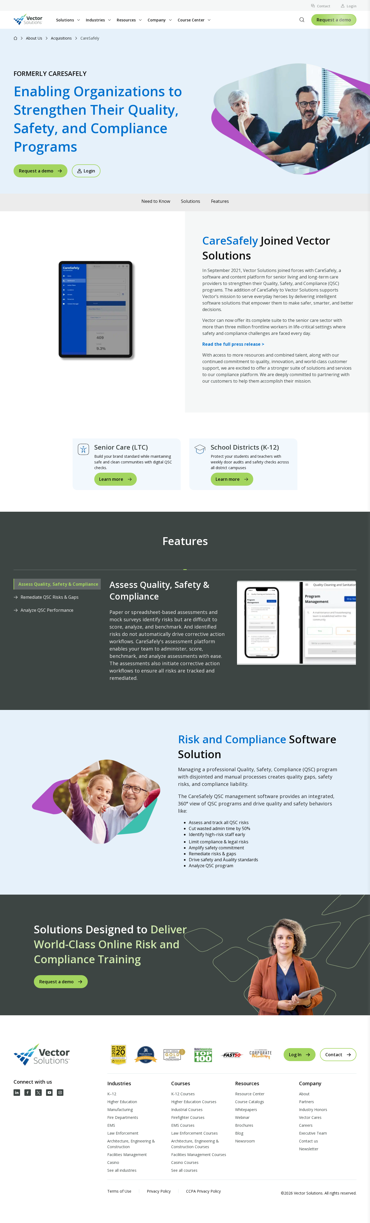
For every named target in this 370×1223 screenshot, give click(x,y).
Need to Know (155, 201)
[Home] (15, 38)
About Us (34, 38)
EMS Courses (182, 1125)
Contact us (308, 1141)
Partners (306, 1101)
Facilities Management (127, 1154)
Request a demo (334, 20)
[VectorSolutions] (33, 20)
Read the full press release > (233, 344)
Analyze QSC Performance (47, 610)
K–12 (111, 1093)
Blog (239, 1133)
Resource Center (249, 1093)
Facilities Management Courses (198, 1154)
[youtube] (49, 1092)
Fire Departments (122, 1117)
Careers (306, 1125)
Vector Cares (310, 1117)
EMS (111, 1125)
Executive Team (313, 1133)
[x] (38, 1092)
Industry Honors (313, 1109)
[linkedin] (17, 1092)
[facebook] (27, 1092)
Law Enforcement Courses (194, 1133)
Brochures (244, 1125)
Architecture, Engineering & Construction (131, 1143)
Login (351, 6)
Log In (295, 1055)
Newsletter (308, 1148)
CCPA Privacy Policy (203, 1191)
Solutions (190, 201)
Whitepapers (246, 1109)
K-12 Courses (183, 1093)
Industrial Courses (187, 1109)
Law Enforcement (122, 1133)
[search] (302, 20)
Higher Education (122, 1101)
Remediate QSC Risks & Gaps (50, 597)
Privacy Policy (159, 1191)
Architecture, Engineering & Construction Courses (195, 1143)
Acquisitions (61, 38)
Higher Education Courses (193, 1101)
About (304, 1093)
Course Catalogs (249, 1101)
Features (220, 201)
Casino (113, 1162)
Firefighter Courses (188, 1117)
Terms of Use (119, 1191)
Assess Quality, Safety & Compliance (58, 584)
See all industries (122, 1170)
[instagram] (60, 1092)
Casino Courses (185, 1162)
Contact (323, 6)
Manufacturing (120, 1109)
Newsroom (245, 1141)
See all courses (184, 1170)
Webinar (242, 1117)
